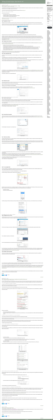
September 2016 (48, 69)
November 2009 (48, 110)
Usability (5, 408)
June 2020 (48, 47)
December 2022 (48, 32)
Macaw (48, 3)
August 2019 (48, 52)
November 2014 (48, 80)
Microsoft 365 (48, 16)
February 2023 (48, 31)
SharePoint (5, 6)
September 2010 (48, 105)
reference (9, 408)
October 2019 (48, 51)
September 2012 (48, 93)
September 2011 (48, 99)
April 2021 (48, 42)
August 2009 (48, 111)
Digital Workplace (48, 13)
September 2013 (48, 87)
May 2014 (48, 83)
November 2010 (48, 104)
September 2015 (48, 75)
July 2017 (48, 64)
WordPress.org (48, 117)
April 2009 (48, 113)
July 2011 (48, 100)
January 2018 (48, 61)
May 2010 (48, 107)
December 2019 (48, 50)
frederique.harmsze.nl (49, 2)
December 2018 (48, 56)
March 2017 (48, 66)
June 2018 (48, 59)
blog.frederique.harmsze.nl (13, 1)
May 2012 (48, 95)
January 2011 (48, 103)
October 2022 (48, 33)
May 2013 (48, 89)
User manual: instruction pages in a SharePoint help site (49, 10)
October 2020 (48, 45)
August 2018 (48, 58)
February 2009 (48, 114)
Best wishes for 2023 (49, 11)
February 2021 (48, 43)
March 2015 (48, 78)
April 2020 (48, 48)
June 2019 (48, 53)
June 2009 (48, 112)
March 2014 (48, 84)
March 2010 (48, 108)
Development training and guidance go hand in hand (49, 7)
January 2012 (48, 97)
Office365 (48, 18)
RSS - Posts (48, 23)
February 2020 (48, 49)
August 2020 (48, 46)
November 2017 (48, 62)
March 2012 (48, 96)
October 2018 (48, 57)
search (9, 6)
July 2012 (48, 94)
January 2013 (48, 91)
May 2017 (48, 65)
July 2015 (48, 76)
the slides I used (23, 10)
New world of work (49, 17)
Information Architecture (50, 15)
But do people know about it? (50, 9)
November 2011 (48, 98)
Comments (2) (41, 405)
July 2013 (48, 88)
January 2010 (48, 109)
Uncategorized (48, 19)
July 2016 (48, 70)
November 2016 (48, 68)
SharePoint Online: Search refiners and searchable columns (32, 154)
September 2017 (48, 63)
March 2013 (48, 90)
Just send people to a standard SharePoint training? (50, 8)
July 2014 (48, 82)
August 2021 (48, 40)
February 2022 (48, 37)
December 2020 (48, 44)
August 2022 (48, 34)
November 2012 (48, 92)
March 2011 (48, 102)
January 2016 (48, 73)
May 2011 (48, 101)
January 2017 (48, 67)
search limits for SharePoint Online (10, 51)
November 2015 (48, 74)
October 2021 (48, 39)
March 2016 (48, 72)
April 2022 (48, 36)
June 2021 (48, 41)
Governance (48, 14)
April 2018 (48, 60)
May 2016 (48, 71)
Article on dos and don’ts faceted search (8, 407)
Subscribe (49, 27)
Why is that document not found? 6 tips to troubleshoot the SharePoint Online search (14, 279)
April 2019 (48, 54)
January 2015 (48, 79)
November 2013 (48, 86)
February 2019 (48, 55)
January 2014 (48, 85)
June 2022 (48, 35)
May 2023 (48, 30)
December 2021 (48, 38)
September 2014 (48, 81)
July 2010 (48, 106)
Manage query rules (27, 60)
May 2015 (48, 77)
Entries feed (48, 116)
